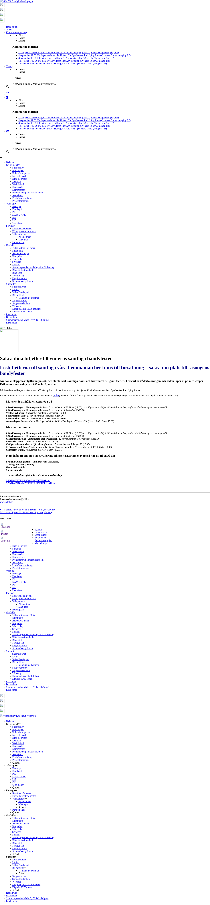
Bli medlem (18, 662)
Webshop (16, 673)
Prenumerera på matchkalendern (28, 559)
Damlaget (17, 576)
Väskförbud (18, 551)
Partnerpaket (18, 609)
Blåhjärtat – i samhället (23, 637)
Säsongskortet (19, 654)
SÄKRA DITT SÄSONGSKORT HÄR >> (28, 480)
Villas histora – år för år (23, 615)
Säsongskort (40, 535)
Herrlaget (16, 573)
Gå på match (41, 532)
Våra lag (10, 571)
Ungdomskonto (19, 645)
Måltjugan (23, 606)
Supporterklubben (21, 670)
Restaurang (11, 681)
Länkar (15, 656)
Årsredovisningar (20, 620)
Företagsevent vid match (24, 598)
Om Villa (10, 612)
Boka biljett (40, 537)
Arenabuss (17, 562)
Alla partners (24, 604)
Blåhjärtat (17, 640)
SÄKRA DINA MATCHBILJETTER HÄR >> (30, 483)
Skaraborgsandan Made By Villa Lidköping (27, 687)
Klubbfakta (17, 618)
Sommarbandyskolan (22, 648)
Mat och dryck (42, 543)
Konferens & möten (22, 595)
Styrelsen (16, 629)
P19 (14, 579)
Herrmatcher (18, 554)
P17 (14, 584)
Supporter (11, 651)
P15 (14, 587)
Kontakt (16, 631)
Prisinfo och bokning (22, 565)
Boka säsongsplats (43, 540)
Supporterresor (19, 667)
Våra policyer (19, 626)
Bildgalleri (17, 623)
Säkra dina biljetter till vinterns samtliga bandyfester (25, 512)
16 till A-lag (18, 642)
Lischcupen (11, 690)
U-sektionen (18, 590)
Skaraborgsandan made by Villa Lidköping (33, 634)
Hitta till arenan (19, 546)
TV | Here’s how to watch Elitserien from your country (28, 509)
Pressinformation (20, 568)
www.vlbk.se (6, 502)
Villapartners (18, 601)
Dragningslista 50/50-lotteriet (26, 676)
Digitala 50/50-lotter (22, 678)
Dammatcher (18, 557)
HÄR (56, 395)
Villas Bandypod (20, 659)
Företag (10, 593)
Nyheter (38, 529)
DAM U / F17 (19, 582)
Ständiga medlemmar (28, 665)
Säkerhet (16, 548)
